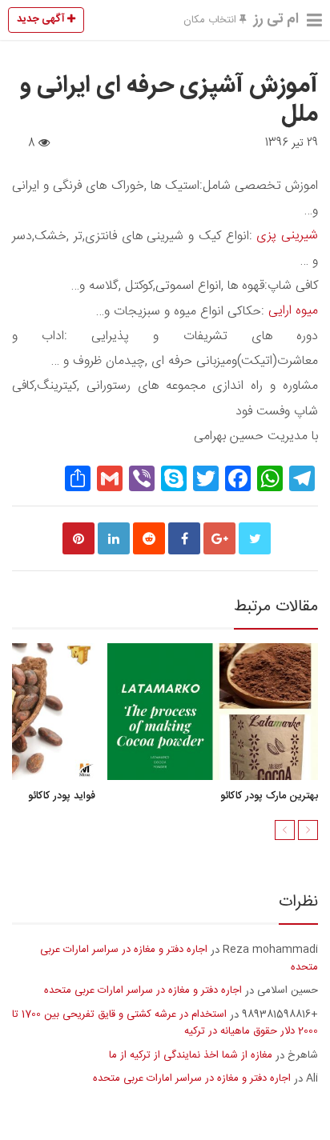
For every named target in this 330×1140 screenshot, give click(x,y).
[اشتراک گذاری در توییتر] (255, 538)
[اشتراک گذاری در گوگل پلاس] (219, 538)
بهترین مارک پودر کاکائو (269, 796)
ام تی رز (276, 19)
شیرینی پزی (287, 235)
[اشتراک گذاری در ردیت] (149, 538)
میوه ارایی (293, 311)
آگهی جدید (42, 19)
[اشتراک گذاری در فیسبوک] (184, 538)
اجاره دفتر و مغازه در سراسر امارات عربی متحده (179, 958)
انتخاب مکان (211, 20)
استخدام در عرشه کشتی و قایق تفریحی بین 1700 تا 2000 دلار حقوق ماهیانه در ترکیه (165, 1023)
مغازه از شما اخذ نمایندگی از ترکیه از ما (190, 1055)
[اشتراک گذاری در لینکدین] (114, 538)
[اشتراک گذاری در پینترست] (78, 538)
